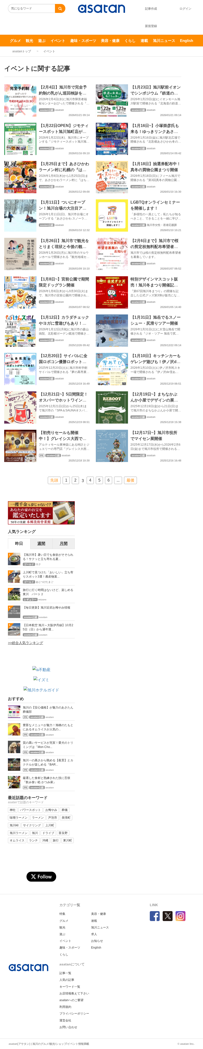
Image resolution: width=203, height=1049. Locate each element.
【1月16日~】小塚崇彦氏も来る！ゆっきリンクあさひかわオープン (154, 131)
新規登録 (151, 26)
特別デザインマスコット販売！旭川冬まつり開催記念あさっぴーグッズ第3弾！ (154, 285)
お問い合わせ (68, 1027)
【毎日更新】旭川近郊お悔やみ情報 (46, 607)
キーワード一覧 (69, 986)
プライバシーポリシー (74, 1013)
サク (38, 564)
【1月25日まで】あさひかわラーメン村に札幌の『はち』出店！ (64, 170)
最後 (130, 480)
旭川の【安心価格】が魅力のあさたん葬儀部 (48, 709)
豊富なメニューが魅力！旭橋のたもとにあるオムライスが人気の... (48, 727)
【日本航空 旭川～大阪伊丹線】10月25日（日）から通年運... (48, 627)
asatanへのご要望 (71, 1000)
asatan (59, 109)
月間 (64, 543)
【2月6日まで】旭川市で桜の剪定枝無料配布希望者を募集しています (154, 247)
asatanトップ (21, 51)
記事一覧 (65, 973)
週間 (41, 543)
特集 (62, 914)
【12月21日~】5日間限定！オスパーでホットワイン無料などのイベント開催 (63, 400)
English (186, 40)
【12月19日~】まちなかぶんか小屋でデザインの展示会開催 (154, 400)
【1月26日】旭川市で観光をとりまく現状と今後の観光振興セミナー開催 (64, 247)
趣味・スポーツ (83, 40)
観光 (29, 40)
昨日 (19, 543)
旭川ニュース (164, 40)
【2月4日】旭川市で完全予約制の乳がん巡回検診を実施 (63, 93)
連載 (144, 40)
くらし (130, 40)
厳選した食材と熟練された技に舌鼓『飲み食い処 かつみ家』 (46, 780)
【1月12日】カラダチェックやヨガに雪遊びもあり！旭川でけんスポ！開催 (64, 323)
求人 (94, 934)
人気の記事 (66, 980)
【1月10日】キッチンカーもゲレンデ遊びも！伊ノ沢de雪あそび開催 (155, 362)
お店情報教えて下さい (74, 993)
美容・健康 (110, 40)
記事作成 (151, 8)
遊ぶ (42, 40)
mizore (42, 599)
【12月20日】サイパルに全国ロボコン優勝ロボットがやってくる (63, 362)
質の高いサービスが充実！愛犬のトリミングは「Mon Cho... (48, 745)
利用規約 (65, 1007)
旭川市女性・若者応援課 (162, 224)
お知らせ (97, 941)
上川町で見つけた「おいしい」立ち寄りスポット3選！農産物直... (48, 574)
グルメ (15, 40)
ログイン (185, 8)
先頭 (54, 480)
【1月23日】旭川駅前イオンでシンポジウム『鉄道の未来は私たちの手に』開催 (155, 93)
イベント (58, 40)
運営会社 (65, 1020)
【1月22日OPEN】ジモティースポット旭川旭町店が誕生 (64, 131)
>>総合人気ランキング (25, 643)
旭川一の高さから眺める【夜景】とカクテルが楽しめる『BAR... (48, 762)
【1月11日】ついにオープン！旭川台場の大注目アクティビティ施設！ (62, 208)
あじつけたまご (44, 582)
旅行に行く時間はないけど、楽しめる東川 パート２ (48, 592)
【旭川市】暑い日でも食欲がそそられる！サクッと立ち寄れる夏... (48, 557)
